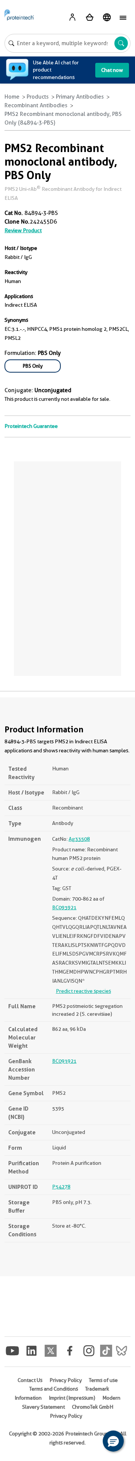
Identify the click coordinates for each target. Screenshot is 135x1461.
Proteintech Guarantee (31, 426)
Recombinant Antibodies (36, 105)
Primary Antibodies (80, 96)
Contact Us (30, 1380)
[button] (113, 1441)
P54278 (61, 1187)
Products (38, 96)
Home (12, 96)
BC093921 (64, 907)
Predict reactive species (83, 991)
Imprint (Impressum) (72, 1398)
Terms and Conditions (53, 1389)
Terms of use (103, 1380)
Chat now (112, 70)
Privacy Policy (66, 1380)
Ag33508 (79, 839)
